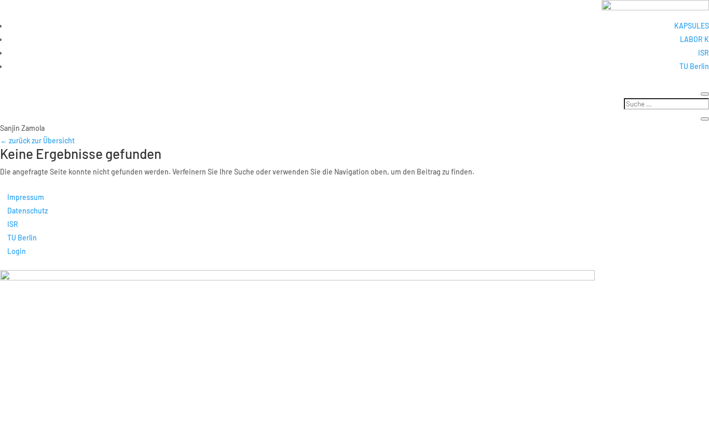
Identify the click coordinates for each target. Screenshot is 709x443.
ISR (703, 52)
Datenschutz (27, 210)
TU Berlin (694, 66)
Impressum (25, 197)
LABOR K (694, 39)
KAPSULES (691, 25)
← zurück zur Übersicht (37, 140)
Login (16, 251)
